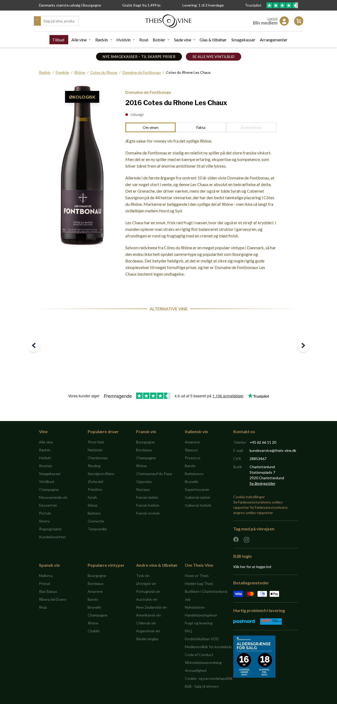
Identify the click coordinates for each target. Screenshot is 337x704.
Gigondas (144, 481)
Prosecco (192, 458)
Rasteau (143, 489)
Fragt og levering (198, 623)
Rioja (43, 607)
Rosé (143, 39)
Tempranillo (97, 529)
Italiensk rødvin (197, 497)
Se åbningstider (262, 483)
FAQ (188, 631)
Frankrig (62, 72)
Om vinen (150, 127)
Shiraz (92, 505)
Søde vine (182, 39)
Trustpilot (253, 5)
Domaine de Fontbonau (141, 72)
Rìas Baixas (48, 591)
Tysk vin (143, 575)
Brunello (192, 481)
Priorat (44, 583)
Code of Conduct (199, 654)
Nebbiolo (95, 450)
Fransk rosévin (148, 513)
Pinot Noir (96, 442)
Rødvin (101, 39)
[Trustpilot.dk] (282, 5)
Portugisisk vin (148, 591)
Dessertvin (48, 505)
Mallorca (46, 575)
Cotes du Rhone (103, 72)
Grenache (96, 521)
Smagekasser (243, 39)
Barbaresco (194, 473)
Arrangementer (274, 39)
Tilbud (58, 39)
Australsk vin (146, 599)
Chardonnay (98, 458)
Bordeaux (144, 450)
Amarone (192, 442)
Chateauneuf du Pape (154, 473)
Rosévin (45, 465)
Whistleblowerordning (203, 662)
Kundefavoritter (52, 537)
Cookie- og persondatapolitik (208, 678)
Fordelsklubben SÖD (202, 639)
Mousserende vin (53, 497)
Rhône (79, 72)
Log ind (272, 19)
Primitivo (95, 489)
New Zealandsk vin (151, 607)
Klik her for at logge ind (252, 566)
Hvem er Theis (197, 575)
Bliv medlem (265, 23)
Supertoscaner (197, 489)
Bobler (159, 39)
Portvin (45, 513)
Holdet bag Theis (199, 583)
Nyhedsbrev (195, 607)
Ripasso (191, 450)
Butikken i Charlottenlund (206, 591)
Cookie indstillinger (249, 497)
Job (188, 599)
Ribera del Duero (52, 599)
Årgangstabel (50, 529)
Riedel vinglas (147, 639)
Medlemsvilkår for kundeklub (208, 646)
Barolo (190, 465)
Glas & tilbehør (213, 39)
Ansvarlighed (195, 670)
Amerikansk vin (148, 615)
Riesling (94, 465)
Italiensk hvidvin (198, 505)
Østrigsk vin (146, 583)
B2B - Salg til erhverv (202, 686)
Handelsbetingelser (201, 615)
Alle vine (79, 39)
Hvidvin (123, 39)
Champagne (49, 489)
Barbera (94, 513)
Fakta (200, 127)
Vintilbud (46, 481)
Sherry (44, 521)
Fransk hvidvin (147, 505)
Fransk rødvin (147, 497)
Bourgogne (145, 442)
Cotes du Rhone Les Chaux (188, 72)
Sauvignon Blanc (101, 473)
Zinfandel (95, 481)
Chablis (94, 631)
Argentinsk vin (148, 631)
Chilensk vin (146, 623)
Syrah (92, 497)
